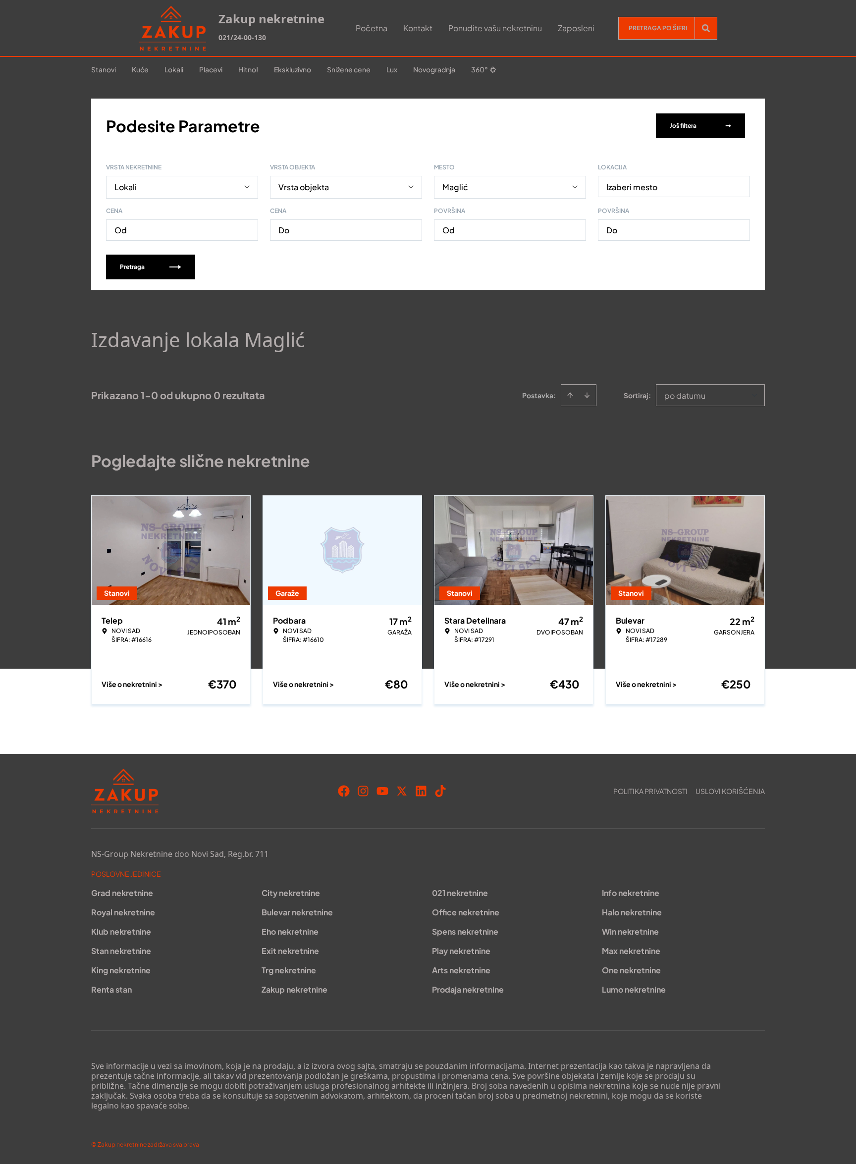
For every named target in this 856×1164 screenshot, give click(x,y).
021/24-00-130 (242, 37)
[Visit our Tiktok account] (440, 791)
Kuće (140, 69)
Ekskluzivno (292, 69)
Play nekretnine (461, 951)
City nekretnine (291, 893)
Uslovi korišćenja (730, 791)
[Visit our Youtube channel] (382, 791)
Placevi (210, 69)
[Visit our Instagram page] (363, 791)
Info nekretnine (630, 893)
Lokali (173, 69)
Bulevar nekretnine (297, 912)
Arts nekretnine (461, 970)
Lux (391, 69)
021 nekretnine (460, 893)
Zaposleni (576, 28)
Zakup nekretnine (294, 989)
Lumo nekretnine (634, 989)
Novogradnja (434, 69)
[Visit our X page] (402, 791)
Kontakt (417, 28)
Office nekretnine (465, 912)
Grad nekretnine (122, 893)
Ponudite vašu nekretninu (495, 28)
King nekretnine (121, 970)
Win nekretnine (630, 931)
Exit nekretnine (290, 951)
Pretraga (132, 266)
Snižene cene (349, 69)
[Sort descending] (587, 395)
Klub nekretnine (121, 931)
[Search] (706, 28)
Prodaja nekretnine (468, 989)
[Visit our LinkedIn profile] (421, 791)
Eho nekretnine (290, 931)
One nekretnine (631, 970)
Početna (371, 28)
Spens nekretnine (465, 931)
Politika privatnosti (650, 791)
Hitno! (248, 69)
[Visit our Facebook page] (344, 791)
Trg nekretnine (289, 970)
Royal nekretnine (123, 912)
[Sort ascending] (570, 395)
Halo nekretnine (632, 912)
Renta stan (111, 989)
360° (479, 69)
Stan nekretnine (121, 951)
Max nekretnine (631, 951)
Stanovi (103, 69)
